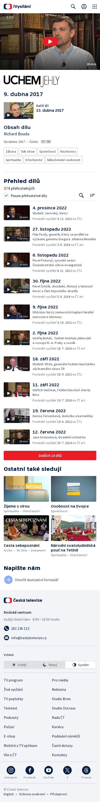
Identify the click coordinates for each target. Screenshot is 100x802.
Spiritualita (13, 160)
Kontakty (59, 754)
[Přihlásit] (84, 6)
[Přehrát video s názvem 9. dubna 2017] (50, 41)
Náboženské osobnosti (63, 160)
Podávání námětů (66, 736)
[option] (19, 664)
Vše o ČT (10, 754)
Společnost (47, 151)
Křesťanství (34, 160)
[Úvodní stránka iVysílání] (17, 6)
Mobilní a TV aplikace (20, 745)
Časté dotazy (62, 745)
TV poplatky (13, 698)
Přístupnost (58, 794)
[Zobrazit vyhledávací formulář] (73, 6)
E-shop (9, 736)
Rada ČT (58, 717)
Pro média (60, 680)
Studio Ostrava (63, 708)
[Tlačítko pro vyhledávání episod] (81, 195)
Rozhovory (68, 151)
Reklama (59, 689)
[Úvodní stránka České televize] (23, 600)
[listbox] (50, 665)
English (9, 794)
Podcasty (11, 717)
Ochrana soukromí (32, 794)
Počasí (9, 726)
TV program (13, 680)
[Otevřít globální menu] (94, 6)
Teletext (10, 708)
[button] (50, 41)
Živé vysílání (13, 689)
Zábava (11, 151)
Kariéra (57, 726)
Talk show (28, 151)
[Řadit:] (92, 195)
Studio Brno (61, 698)
